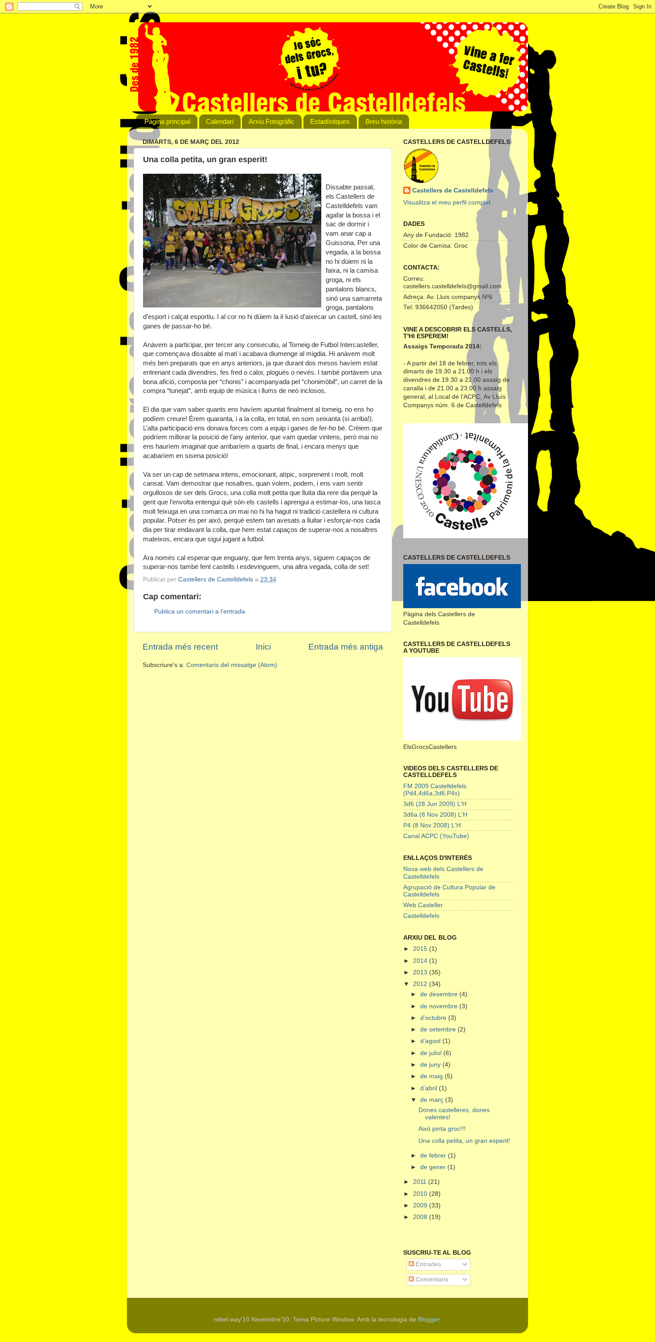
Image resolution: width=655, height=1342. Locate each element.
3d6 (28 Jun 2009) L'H (435, 804)
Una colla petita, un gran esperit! (464, 1140)
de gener (433, 1167)
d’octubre (434, 1018)
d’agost (431, 1041)
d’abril (429, 1088)
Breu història (383, 121)
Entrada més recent (180, 646)
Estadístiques (330, 121)
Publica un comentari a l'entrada (199, 611)
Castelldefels (421, 915)
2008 (421, 1217)
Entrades (427, 1264)
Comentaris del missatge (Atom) (231, 665)
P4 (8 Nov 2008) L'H (432, 825)
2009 (421, 1205)
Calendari (219, 121)
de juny (431, 1064)
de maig (432, 1076)
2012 (421, 984)
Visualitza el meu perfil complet (447, 202)
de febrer (434, 1155)
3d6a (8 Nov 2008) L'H (435, 814)
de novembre (439, 1006)
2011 (420, 1181)
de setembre (439, 1029)
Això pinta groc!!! (442, 1128)
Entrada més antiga (345, 646)
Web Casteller (423, 905)
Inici (263, 646)
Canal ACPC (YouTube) (436, 836)
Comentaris (431, 1279)
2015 (421, 948)
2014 (421, 960)
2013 (421, 972)
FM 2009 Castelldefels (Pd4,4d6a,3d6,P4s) (435, 790)
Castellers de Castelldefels (452, 190)
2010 (421, 1194)
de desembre (439, 994)
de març (432, 1100)
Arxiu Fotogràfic (272, 121)
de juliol (431, 1053)
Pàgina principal (167, 121)
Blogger (428, 1319)
